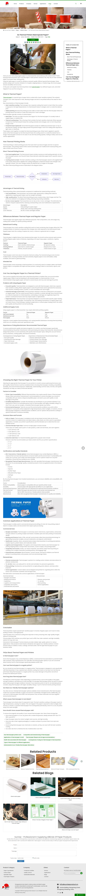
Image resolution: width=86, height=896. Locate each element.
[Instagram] (62, 893)
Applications (43, 3)
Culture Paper (7, 872)
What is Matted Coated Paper (43, 797)
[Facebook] (58, 893)
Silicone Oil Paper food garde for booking (58, 769)
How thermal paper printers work (12, 734)
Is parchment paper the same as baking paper (70, 799)
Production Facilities (29, 870)
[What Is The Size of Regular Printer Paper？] (43, 811)
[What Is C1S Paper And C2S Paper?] (70, 816)
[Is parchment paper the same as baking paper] (70, 787)
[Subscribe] (81, 873)
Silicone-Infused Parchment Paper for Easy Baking (13, 769)
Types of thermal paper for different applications (17, 742)
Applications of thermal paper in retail (14, 737)
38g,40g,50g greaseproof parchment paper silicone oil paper (43, 769)
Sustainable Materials (29, 874)
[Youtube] (60, 893)
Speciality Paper (8, 874)
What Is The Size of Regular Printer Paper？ (43, 820)
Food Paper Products (9, 876)
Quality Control (28, 872)
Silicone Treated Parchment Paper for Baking (28, 769)
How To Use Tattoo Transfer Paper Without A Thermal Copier (15, 822)
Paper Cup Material (8, 870)
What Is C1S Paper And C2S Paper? (70, 830)
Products (21, 3)
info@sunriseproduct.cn (69, 884)
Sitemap (17, 892)
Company (28, 3)
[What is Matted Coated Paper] (43, 786)
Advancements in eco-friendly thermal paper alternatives (19, 745)
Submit (20, 861)
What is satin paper (15, 796)
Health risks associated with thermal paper (15, 740)
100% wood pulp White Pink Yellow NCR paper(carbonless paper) (73, 769)
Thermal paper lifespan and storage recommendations (40, 737)
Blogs (50, 3)
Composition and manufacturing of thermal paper (36, 734)
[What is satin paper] (15, 786)
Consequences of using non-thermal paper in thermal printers (45, 740)
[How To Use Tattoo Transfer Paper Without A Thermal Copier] (15, 812)
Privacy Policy (22, 892)
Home (15, 3)
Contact (56, 3)
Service (35, 3)
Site (49, 37)
